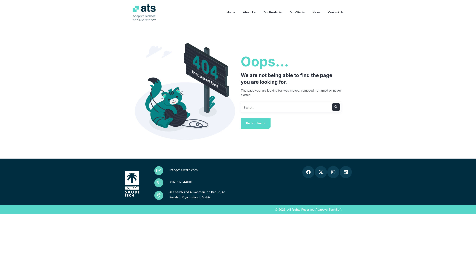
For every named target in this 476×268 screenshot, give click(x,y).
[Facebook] (308, 172)
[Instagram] (333, 172)
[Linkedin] (346, 172)
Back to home (255, 123)
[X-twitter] (321, 172)
